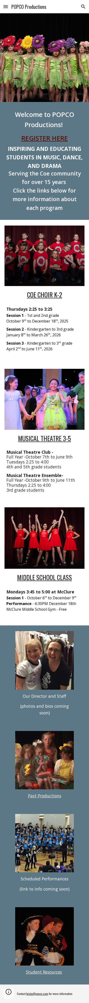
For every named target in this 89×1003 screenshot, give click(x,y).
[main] (45, 161)
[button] (5, 6)
